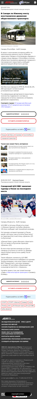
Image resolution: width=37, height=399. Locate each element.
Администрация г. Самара (9, 46)
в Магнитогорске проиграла (17, 272)
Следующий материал (17, 394)
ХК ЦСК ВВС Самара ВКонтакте (11, 218)
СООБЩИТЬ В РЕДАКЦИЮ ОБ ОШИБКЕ (14, 341)
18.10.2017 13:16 (5, 7)
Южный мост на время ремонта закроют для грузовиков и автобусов (21, 170)
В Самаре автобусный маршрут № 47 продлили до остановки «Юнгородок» (16, 105)
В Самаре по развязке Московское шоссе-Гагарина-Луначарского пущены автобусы (21, 152)
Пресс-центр (26, 322)
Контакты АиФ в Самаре (10, 336)
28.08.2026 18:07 (6, 180)
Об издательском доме (10, 322)
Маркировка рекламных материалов (15, 339)
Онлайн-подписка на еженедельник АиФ (17, 327)
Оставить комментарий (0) (18, 121)
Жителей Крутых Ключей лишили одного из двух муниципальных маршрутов (21, 147)
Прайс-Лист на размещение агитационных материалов (12, 333)
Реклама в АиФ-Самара (10, 329)
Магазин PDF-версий (9, 324)
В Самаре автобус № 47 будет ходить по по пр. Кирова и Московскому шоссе (22, 164)
